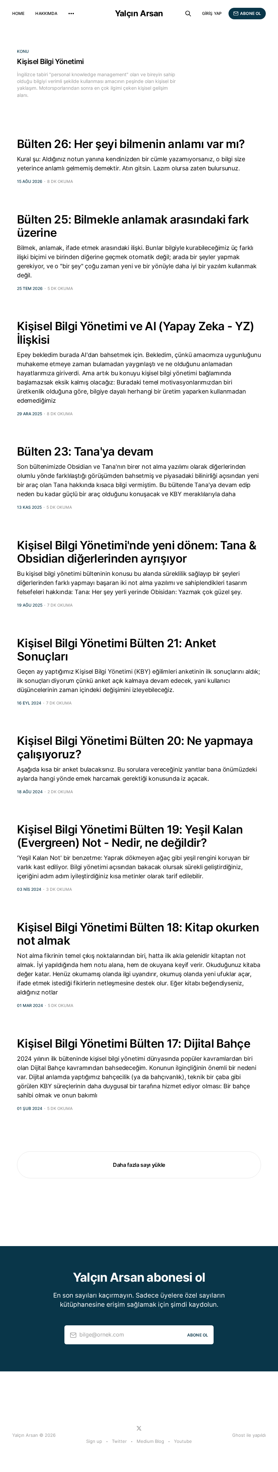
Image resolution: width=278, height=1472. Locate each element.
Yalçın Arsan (139, 13)
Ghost (238, 1435)
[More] (71, 13)
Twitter (119, 1441)
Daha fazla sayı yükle (139, 1164)
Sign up (94, 1441)
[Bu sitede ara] (188, 13)
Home (18, 13)
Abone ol (250, 13)
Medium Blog (150, 1441)
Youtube (183, 1441)
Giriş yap (212, 13)
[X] (139, 1428)
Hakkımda (46, 13)
